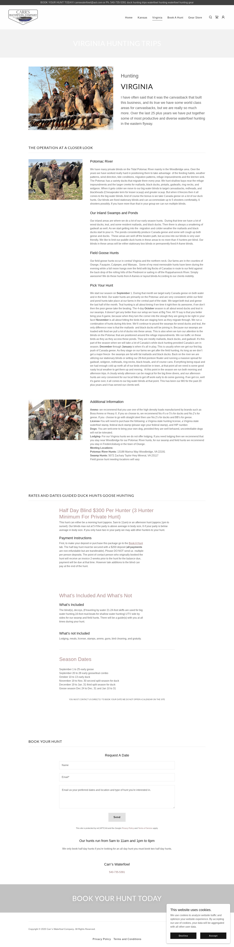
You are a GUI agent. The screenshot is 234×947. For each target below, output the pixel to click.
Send (117, 817)
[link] (23, 17)
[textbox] (117, 765)
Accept (213, 935)
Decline (183, 935)
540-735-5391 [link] (117, 872)
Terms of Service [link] (145, 828)
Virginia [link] (157, 17)
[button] (223, 17)
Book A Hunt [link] (175, 17)
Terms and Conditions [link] (127, 939)
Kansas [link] (142, 17)
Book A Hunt (136, 543)
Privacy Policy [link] (128, 828)
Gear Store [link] (195, 17)
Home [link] (129, 17)
